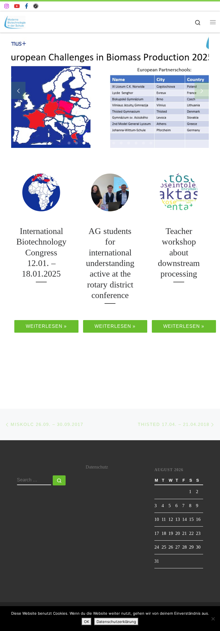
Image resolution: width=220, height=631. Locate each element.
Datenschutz (97, 467)
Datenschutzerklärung (116, 621)
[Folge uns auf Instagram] (6, 6)
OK (86, 621)
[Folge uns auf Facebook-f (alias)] (26, 6)
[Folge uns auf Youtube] (17, 6)
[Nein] (213, 619)
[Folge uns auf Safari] (35, 6)
